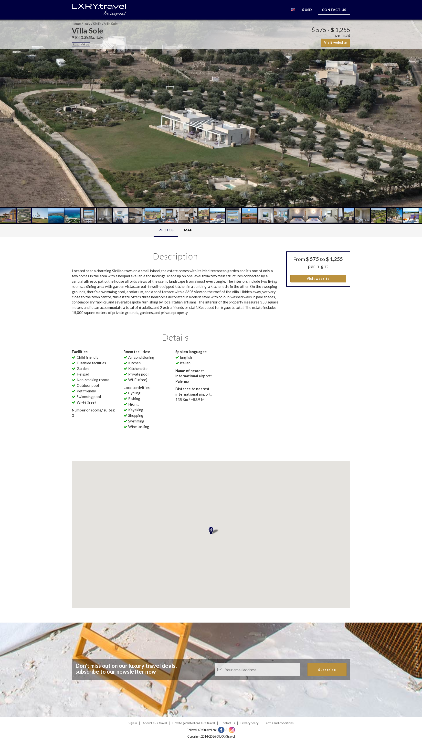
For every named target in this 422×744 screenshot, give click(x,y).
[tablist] (175, 230)
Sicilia (97, 24)
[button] (292, 10)
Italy (87, 24)
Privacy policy (249, 723)
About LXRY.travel (155, 723)
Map (188, 230)
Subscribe (327, 670)
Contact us (334, 10)
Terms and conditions (279, 723)
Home (76, 24)
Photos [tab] (165, 230)
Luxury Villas (81, 44)
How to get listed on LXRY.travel (193, 723)
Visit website (335, 42)
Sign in (132, 723)
